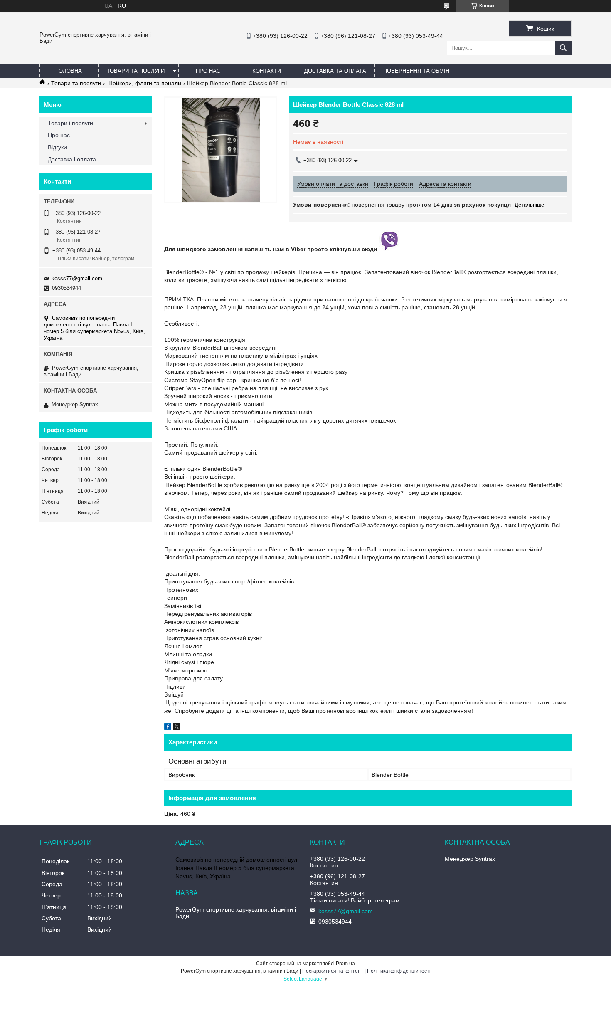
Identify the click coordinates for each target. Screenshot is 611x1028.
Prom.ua (345, 963)
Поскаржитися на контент (332, 971)
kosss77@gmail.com (77, 278)
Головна (69, 71)
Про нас (208, 71)
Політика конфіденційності (399, 971)
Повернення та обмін (416, 71)
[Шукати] (563, 48)
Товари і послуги (70, 123)
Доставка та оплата (335, 71)
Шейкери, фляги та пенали (144, 83)
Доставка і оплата (72, 159)
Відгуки (57, 147)
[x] (176, 727)
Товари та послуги (136, 71)
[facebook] (167, 727)
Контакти (266, 71)
